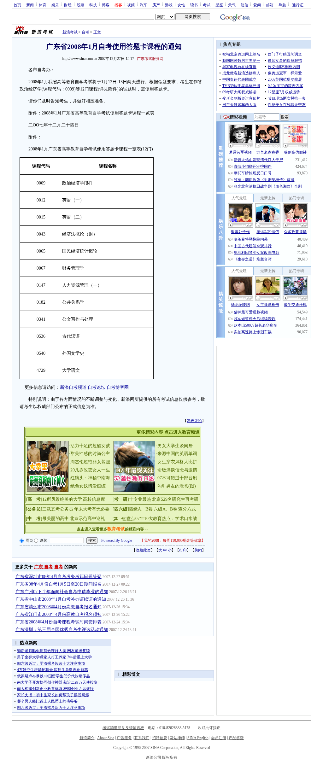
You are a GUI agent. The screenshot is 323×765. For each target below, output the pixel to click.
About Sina (105, 738)
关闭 (198, 550)
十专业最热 (140, 499)
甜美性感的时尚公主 (90, 453)
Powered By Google (116, 540)
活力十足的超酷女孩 (90, 445)
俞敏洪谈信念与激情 (177, 470)
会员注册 (218, 738)
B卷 (149, 509)
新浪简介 (87, 738)
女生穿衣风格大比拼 (177, 461)
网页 (29, 540)
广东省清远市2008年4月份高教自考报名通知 (58, 606)
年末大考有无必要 (91, 509)
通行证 (297, 5)
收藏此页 (143, 550)
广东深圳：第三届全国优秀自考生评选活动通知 (61, 629)
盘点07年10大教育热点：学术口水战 (161, 518)
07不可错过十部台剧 (177, 478)
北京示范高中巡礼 (87, 518)
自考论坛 (96, 387)
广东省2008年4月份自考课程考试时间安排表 (58, 622)
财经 (68, 5)
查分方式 (187, 509)
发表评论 (194, 420)
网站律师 (177, 738)
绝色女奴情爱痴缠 (88, 486)
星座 (219, 5)
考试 (206, 5)
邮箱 (269, 5)
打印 (183, 550)
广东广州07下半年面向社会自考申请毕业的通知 (61, 591)
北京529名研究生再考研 (175, 499)
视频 (131, 5)
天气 (232, 5)
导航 (282, 5)
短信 (244, 5)
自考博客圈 (118, 387)
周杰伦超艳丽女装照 (90, 461)
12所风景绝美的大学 (62, 499)
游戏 (169, 5)
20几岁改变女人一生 (90, 470)
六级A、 (162, 509)
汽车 (143, 5)
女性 (181, 5)
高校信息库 (94, 499)
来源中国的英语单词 (177, 453)
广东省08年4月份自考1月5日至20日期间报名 (58, 584)
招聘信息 (159, 738)
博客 (105, 5)
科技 (93, 5)
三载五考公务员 (57, 509)
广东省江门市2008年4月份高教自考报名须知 (58, 614)
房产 (156, 5)
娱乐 (55, 5)
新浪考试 (70, 32)
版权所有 (169, 757)
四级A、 (137, 509)
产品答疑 (236, 738)
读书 (194, 5)
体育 (42, 5)
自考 (85, 32)
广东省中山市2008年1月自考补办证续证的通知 (60, 599)
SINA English (197, 738)
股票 (80, 5)
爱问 (257, 5)
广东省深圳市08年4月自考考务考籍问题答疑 (58, 576)
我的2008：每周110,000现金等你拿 (173, 540)
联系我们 (142, 738)
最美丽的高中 (55, 518)
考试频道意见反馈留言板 (123, 728)
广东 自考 (43, 566)
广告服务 (124, 738)
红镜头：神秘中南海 (90, 478)
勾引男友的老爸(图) (176, 486)
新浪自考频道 (73, 387)
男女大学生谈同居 (175, 445)
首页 (17, 5)
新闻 (30, 5)
